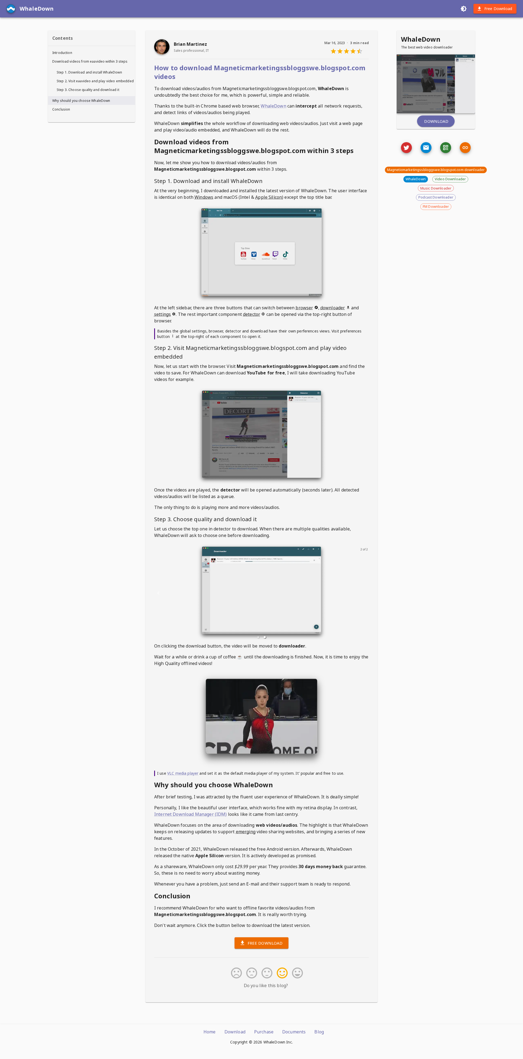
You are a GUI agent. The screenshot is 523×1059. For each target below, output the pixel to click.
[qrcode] (445, 147)
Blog (319, 1032)
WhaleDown (273, 106)
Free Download (498, 8)
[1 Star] (235, 972)
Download (436, 121)
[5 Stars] (296, 972)
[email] (426, 147)
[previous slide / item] (158, 593)
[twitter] (406, 147)
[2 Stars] (250, 972)
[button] (258, 637)
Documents (294, 1032)
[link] (465, 147)
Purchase (263, 1032)
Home (209, 1032)
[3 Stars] (265, 972)
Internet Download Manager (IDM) (190, 814)
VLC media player (182, 773)
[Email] (406, 147)
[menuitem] (91, 52)
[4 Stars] (281, 972)
